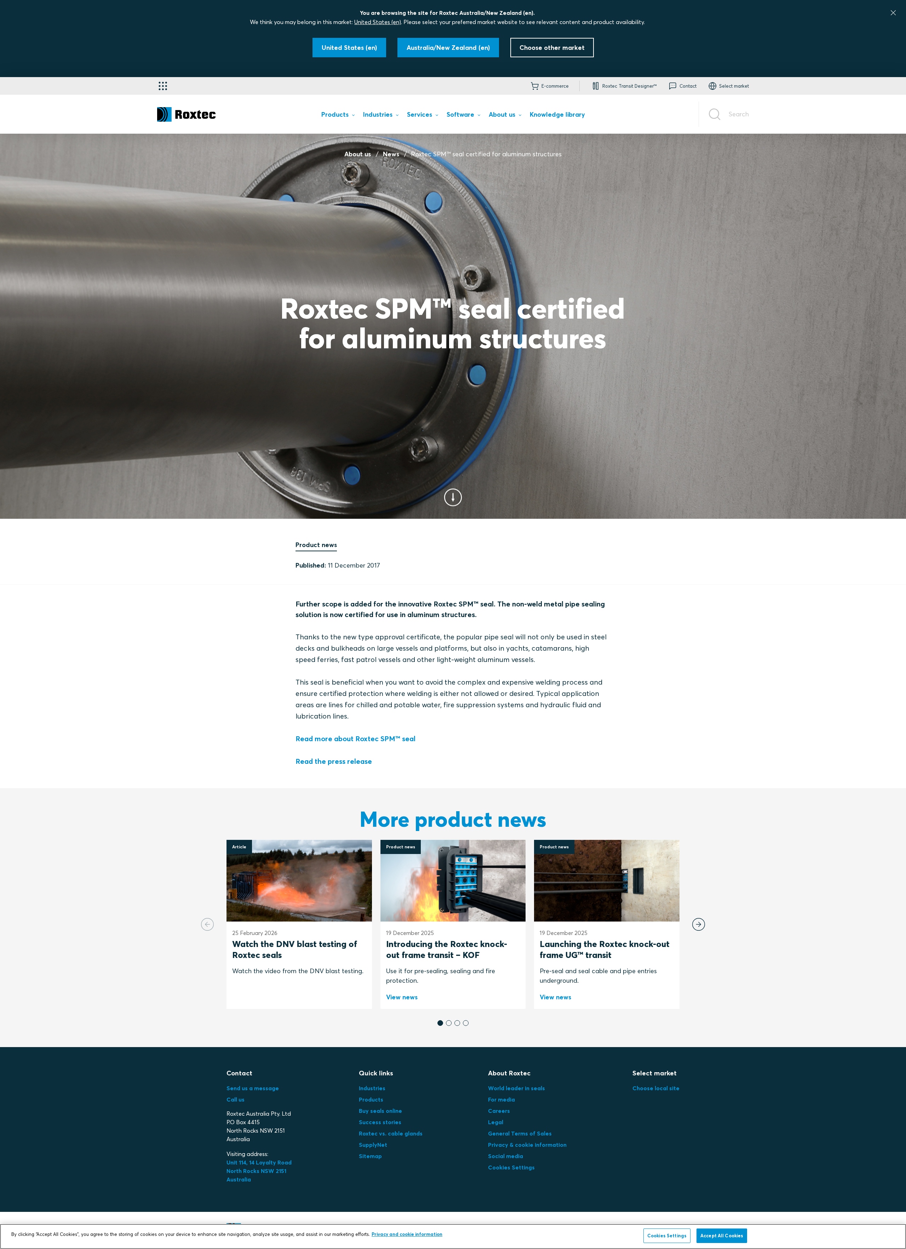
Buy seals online (380, 1110)
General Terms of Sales (520, 1133)
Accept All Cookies (721, 1235)
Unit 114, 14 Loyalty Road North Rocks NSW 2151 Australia (259, 1171)
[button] (440, 1023)
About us (357, 154)
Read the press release (334, 761)
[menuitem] (337, 115)
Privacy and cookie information (407, 1234)
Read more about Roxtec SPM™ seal (355, 738)
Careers (499, 1110)
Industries (372, 1088)
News (391, 154)
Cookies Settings (511, 1167)
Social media (505, 1156)
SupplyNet (373, 1144)
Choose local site (656, 1088)
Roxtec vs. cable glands (391, 1133)
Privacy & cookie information (527, 1144)
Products (371, 1099)
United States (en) (377, 21)
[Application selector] (162, 86)
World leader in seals (516, 1088)
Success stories (380, 1122)
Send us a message (252, 1088)
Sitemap (370, 1156)
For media (501, 1099)
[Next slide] (698, 924)
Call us (235, 1099)
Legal (495, 1122)
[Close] (893, 13)
